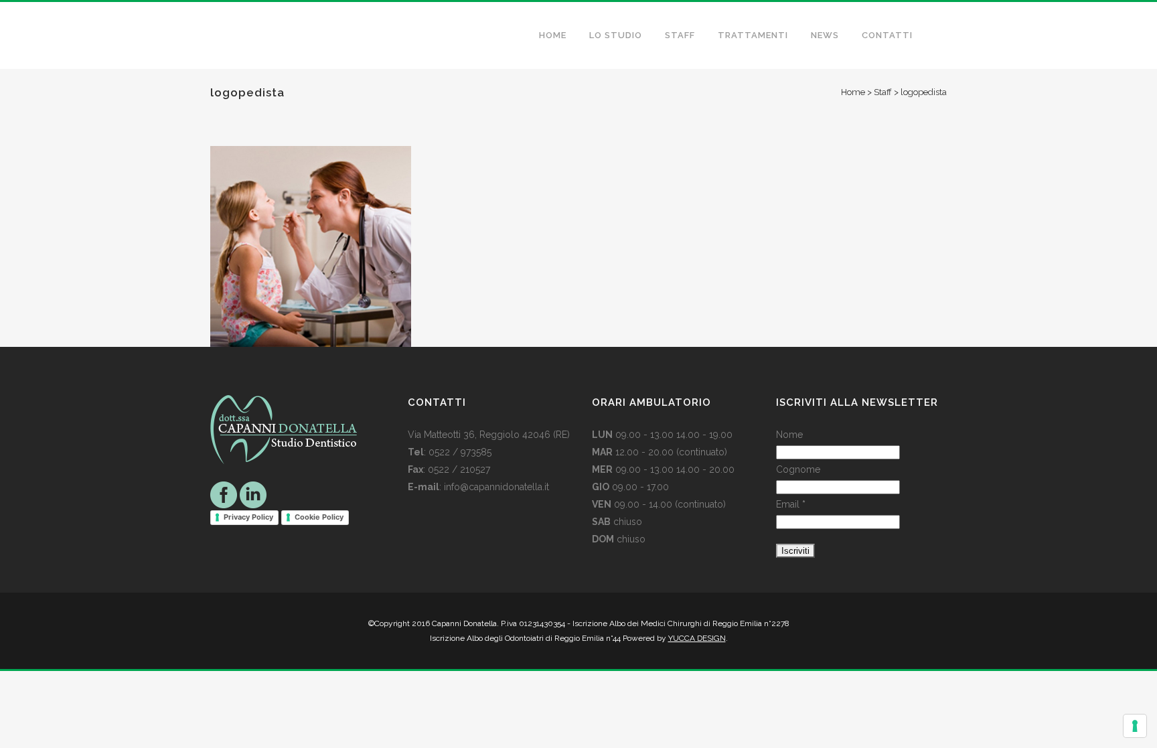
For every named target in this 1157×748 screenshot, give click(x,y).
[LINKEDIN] (253, 494)
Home (853, 92)
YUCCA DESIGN (697, 638)
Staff (883, 92)
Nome (789, 434)
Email (790, 504)
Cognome (798, 469)
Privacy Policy (248, 517)
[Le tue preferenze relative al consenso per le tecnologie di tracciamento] (1135, 726)
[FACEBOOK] (223, 494)
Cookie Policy (319, 517)
